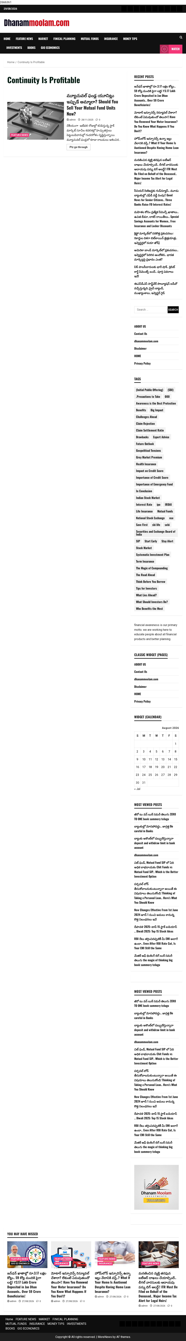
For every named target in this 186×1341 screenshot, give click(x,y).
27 (163, 775)
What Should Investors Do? (152, 602)
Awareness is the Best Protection (156, 403)
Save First (142, 524)
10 (143, 759)
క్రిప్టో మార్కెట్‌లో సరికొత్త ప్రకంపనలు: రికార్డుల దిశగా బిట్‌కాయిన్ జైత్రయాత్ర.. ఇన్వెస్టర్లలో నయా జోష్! (155, 238)
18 (150, 767)
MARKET (43, 38)
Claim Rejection (145, 423)
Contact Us (140, 333)
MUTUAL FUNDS (90, 38)
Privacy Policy (142, 363)
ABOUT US (140, 326)
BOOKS (31, 47)
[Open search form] (181, 37)
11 (150, 759)
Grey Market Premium (149, 457)
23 (137, 775)
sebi (167, 524)
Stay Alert (167, 541)
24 (143, 775)
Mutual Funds (165, 511)
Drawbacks (142, 437)
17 (143, 767)
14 (169, 759)
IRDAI (168, 504)
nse (171, 518)
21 (169, 767)
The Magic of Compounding (152, 568)
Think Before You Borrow (150, 581)
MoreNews (105, 1337)
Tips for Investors (146, 588)
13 (163, 759)
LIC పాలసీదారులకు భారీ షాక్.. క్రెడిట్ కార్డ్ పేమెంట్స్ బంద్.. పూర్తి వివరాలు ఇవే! (154, 271)
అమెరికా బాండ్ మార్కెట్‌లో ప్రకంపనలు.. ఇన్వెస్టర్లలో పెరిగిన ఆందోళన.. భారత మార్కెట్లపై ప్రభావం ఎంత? (156, 254)
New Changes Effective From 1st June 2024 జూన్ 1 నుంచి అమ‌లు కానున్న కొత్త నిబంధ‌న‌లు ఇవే (156, 914)
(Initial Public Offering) (149, 390)
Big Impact (157, 410)
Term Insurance (145, 561)
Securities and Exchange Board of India (155, 533)
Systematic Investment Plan (152, 554)
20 (163, 767)
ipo (158, 504)
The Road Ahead (145, 575)
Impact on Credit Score (149, 471)
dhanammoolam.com (146, 341)
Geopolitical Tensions (148, 450)
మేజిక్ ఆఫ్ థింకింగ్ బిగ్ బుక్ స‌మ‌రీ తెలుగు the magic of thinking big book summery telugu (153, 960)
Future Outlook (145, 444)
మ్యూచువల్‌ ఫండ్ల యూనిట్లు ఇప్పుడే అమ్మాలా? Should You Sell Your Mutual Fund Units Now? (35, 121)
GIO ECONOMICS (50, 47)
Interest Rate (144, 504)
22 (175, 767)
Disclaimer (140, 348)
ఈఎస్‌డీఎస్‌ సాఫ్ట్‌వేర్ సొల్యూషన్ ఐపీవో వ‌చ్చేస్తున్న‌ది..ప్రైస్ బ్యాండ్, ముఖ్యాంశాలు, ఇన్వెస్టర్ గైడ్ (155, 288)
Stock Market (144, 548)
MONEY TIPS (130, 38)
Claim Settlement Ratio (150, 430)
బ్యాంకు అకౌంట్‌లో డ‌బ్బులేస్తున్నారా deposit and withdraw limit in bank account (154, 843)
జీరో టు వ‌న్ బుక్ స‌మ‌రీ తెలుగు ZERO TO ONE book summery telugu (155, 816)
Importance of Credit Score (152, 477)
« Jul (137, 789)
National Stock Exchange (150, 518)
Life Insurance (144, 511)
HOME (137, 356)
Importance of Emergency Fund (154, 484)
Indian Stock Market (148, 497)
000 (167, 396)
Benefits (141, 410)
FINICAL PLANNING (64, 38)
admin (72, 119)
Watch (175, 49)
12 (156, 759)
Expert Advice (161, 437)
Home (7, 38)
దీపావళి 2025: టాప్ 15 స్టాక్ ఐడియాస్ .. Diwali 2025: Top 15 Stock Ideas (155, 929)
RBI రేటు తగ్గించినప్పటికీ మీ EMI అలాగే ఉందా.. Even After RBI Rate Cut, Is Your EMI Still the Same (156, 943)
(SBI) (170, 390)
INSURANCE (111, 38)
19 (156, 767)
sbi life (156, 524)
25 (150, 775)
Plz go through (80, 147)
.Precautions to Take (148, 396)
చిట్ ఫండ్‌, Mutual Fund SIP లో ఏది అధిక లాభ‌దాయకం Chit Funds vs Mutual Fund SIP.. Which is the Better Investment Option (156, 869)
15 (175, 759)
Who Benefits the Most (149, 608)
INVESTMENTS (14, 47)
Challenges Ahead (146, 417)
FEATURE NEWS (24, 38)
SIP (138, 541)
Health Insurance (146, 464)
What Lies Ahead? (146, 595)
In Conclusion (144, 491)
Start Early (151, 541)
